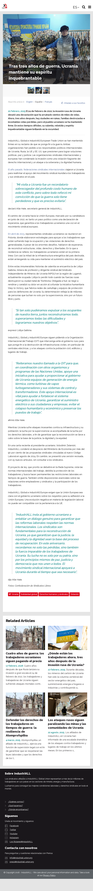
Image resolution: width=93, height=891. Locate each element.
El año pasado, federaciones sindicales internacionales (36, 169)
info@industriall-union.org (21, 858)
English (29, 102)
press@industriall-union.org (22, 862)
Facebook (14, 826)
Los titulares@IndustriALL (21, 842)
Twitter (13, 830)
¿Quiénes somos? (16, 802)
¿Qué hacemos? (15, 806)
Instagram (14, 838)
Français (48, 102)
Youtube (13, 834)
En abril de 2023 (16, 234)
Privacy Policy (49, 875)
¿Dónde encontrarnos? (18, 809)
